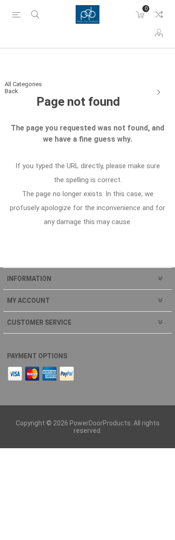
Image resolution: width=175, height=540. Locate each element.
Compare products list (158, 14)
